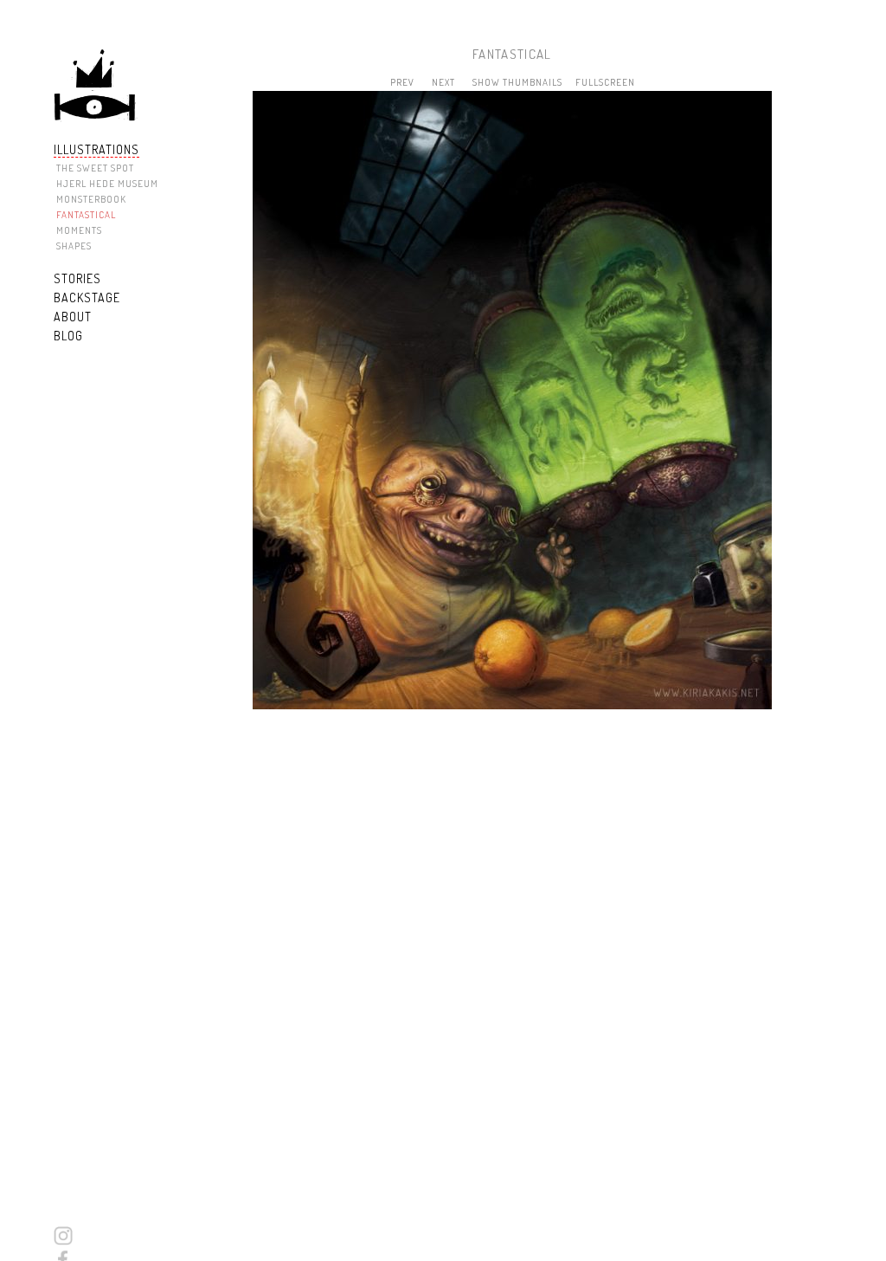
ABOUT (73, 316)
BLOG (68, 335)
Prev (402, 82)
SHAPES (74, 246)
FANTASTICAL (86, 215)
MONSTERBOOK (91, 199)
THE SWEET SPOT (95, 168)
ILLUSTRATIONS (96, 149)
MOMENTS (79, 230)
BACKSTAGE (87, 297)
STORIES (77, 278)
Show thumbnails (517, 82)
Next (443, 82)
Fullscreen (605, 82)
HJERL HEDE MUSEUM (107, 184)
